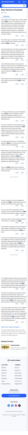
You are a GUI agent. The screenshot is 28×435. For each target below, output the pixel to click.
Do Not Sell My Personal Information (14, 411)
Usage (3, 381)
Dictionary (3, 367)
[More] (26, 36)
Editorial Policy (18, 375)
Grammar (3, 375)
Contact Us (17, 370)
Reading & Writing (5, 383)
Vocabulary (4, 378)
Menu (24, 1)
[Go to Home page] (7, 2)
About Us (17, 367)
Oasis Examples (15, 345)
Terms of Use (18, 381)
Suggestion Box (18, 383)
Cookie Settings (18, 378)
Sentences (6, 16)
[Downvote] (23, 36)
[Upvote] (17, 36)
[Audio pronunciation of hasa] (2, 12)
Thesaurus (4, 370)
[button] (19, 1)
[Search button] (24, 5)
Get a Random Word (14, 395)
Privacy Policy (18, 373)
